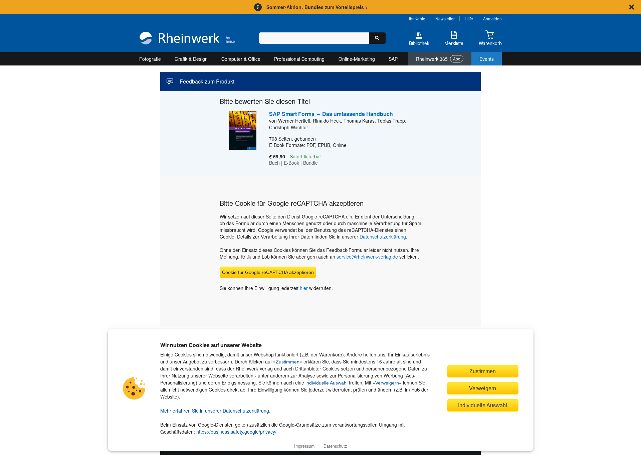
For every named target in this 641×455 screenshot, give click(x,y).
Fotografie (150, 58)
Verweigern (387, 383)
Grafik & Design (191, 58)
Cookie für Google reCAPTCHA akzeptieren (268, 272)
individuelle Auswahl (326, 383)
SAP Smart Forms (331, 114)
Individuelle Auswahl (482, 405)
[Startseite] (187, 38)
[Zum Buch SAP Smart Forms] (238, 138)
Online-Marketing (357, 58)
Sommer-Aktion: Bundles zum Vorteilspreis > (317, 7)
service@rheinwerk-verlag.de (367, 256)
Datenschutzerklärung (383, 236)
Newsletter (445, 18)
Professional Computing (299, 58)
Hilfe (469, 18)
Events (486, 58)
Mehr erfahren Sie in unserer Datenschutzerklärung (214, 410)
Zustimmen (287, 361)
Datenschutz (335, 446)
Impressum (304, 446)
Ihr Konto (417, 18)
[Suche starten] (377, 38)
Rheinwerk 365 (438, 58)
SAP (393, 58)
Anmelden (492, 18)
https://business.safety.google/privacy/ (236, 431)
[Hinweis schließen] (631, 7)
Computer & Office (240, 58)
